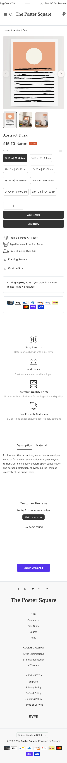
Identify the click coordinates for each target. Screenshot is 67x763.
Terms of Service (33, 704)
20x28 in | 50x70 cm (43, 180)
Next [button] (61, 73)
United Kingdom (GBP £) (30, 735)
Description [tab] (24, 445)
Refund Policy (33, 693)
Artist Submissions (33, 653)
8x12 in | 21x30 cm (41, 158)
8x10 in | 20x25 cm (15, 158)
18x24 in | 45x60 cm (15, 180)
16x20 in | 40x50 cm (42, 169)
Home (7, 30)
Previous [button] (5, 73)
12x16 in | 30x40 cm (15, 169)
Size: (6, 150)
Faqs (33, 637)
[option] (33, 72)
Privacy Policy (33, 687)
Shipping (33, 681)
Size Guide (34, 626)
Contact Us (33, 620)
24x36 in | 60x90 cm (16, 191)
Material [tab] (41, 445)
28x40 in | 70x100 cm (43, 191)
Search (33, 631)
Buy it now (33, 224)
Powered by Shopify (49, 741)
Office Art (33, 665)
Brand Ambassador (33, 659)
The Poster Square (26, 741)
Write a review (33, 517)
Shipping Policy (33, 698)
